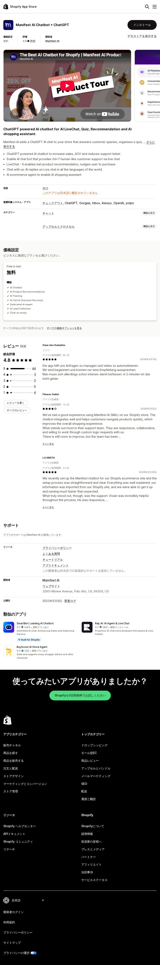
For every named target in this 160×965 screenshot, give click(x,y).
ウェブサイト (51, 586)
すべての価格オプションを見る (64, 328)
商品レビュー (90, 760)
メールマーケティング (95, 776)
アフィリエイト (91, 864)
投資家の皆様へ (91, 841)
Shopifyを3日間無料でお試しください (80, 695)
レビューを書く (15, 402)
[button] (40, 632)
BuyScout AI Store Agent (32, 646)
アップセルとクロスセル (58, 226)
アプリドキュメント (55, 565)
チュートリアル (52, 559)
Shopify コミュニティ (18, 841)
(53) (32, 41)
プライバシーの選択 (16, 953)
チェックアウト (52, 203)
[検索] (147, 7)
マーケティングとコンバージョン (25, 783)
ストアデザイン (13, 776)
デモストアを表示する (142, 36)
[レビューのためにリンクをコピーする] (67, 345)
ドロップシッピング (94, 745)
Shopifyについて (92, 826)
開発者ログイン (13, 912)
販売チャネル (12, 745)
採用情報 (87, 834)
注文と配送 (10, 768)
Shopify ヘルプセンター (19, 826)
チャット (48, 213)
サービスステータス (94, 880)
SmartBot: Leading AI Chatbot (35, 623)
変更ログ (70, 601)
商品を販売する (13, 760)
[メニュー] (154, 7)
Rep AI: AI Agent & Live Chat (112, 623)
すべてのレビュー (17, 410)
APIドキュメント (14, 834)
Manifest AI (52, 41)
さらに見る (48, 443)
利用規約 (9, 922)
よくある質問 (51, 553)
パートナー (88, 857)
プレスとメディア (93, 849)
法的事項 (87, 872)
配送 (84, 791)
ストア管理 (10, 791)
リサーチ (9, 849)
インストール (142, 24)
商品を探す (10, 753)
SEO (84, 783)
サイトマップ (12, 942)
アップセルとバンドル (95, 768)
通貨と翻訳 (88, 799)
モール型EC (89, 753)
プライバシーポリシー (57, 548)
